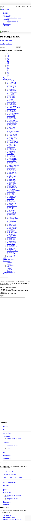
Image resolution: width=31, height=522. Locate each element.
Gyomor (9, 264)
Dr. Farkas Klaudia (12, 123)
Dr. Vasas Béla (10, 252)
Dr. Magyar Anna (11, 175)
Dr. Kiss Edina (10, 154)
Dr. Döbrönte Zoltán (12, 118)
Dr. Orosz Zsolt (11, 197)
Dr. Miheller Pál (11, 182)
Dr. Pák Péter (10, 200)
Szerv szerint (6, 261)
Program (5, 426)
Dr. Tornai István (11, 249)
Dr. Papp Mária (11, 208)
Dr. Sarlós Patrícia (11, 224)
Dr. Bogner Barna (11, 102)
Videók (5, 273)
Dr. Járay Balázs (11, 147)
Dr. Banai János (11, 89)
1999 (8, 56)
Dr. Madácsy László (12, 173)
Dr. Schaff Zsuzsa (11, 225)
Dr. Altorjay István (11, 82)
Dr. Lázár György (11, 168)
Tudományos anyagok (9, 272)
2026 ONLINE (7, 459)
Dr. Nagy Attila (11, 189)
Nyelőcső (9, 268)
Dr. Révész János (11, 217)
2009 (8, 65)
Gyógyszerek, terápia (8, 259)
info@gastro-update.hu (10, 474)
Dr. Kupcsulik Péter (12, 159)
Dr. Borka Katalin (11, 104)
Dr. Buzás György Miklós (13, 107)
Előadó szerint (7, 79)
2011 (8, 68)
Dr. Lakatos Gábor (11, 161)
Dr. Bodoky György (12, 100)
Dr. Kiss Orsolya (11, 155)
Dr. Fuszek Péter (11, 127)
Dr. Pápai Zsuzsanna (12, 206)
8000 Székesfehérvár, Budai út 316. (13, 477)
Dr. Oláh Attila (10, 193)
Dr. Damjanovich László (13, 113)
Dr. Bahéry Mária (11, 86)
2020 (8, 72)
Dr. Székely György (12, 232)
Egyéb (5, 78)
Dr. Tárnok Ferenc (11, 242)
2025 (8, 76)
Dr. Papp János (10, 207)
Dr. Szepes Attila (11, 234)
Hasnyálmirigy (10, 265)
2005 (8, 59)
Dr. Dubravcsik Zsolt (12, 121)
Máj (8, 266)
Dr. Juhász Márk (11, 148)
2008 (8, 63)
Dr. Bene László (11, 96)
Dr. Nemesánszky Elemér (13, 190)
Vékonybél (9, 271)
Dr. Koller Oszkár (11, 156)
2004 (8, 58)
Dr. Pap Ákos (10, 204)
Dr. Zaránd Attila (11, 256)
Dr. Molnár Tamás (11, 185)
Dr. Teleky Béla (11, 244)
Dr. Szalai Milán (11, 231)
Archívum (6, 442)
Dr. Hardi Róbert (11, 137)
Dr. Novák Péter (11, 192)
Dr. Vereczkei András (12, 253)
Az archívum (6, 54)
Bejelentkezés (6, 455)
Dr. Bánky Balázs (11, 90)
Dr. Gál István (10, 130)
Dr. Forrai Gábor (11, 125)
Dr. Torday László (11, 248)
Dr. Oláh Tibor (10, 194)
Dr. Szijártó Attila (11, 237)
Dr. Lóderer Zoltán (11, 170)
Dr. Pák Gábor (10, 199)
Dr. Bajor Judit (10, 88)
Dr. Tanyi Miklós (11, 241)
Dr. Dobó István (11, 117)
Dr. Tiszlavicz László (12, 246)
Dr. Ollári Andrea (11, 196)
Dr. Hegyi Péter (11, 140)
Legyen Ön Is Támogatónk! (14, 438)
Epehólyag (9, 262)
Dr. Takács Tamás (11, 239)
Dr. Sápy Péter (10, 223)
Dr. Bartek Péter (11, 95)
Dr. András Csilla (11, 83)
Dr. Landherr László (12, 166)
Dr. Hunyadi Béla (11, 145)
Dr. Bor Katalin (11, 103)
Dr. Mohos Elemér (11, 183)
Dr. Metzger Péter (11, 180)
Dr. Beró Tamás (11, 97)
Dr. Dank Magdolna (12, 114)
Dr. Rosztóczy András (12, 218)
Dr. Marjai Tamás (7, 40)
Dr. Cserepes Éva (11, 109)
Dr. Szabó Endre (11, 230)
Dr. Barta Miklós (11, 93)
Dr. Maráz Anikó (11, 178)
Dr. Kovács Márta (11, 158)
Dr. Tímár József (11, 245)
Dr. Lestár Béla (11, 169)
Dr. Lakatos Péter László (13, 165)
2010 (8, 66)
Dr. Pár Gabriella (11, 210)
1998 (8, 55)
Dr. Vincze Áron (11, 255)
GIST (4, 258)
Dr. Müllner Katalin (12, 187)
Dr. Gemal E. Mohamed (13, 131)
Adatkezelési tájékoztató (9, 482)
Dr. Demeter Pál (11, 116)
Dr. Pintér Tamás (11, 214)
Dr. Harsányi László (12, 138)
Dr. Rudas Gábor (11, 220)
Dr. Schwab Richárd (12, 227)
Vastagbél (9, 269)
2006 (8, 61)
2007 (8, 62)
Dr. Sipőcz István (11, 228)
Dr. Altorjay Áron (11, 80)
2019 (8, 70)
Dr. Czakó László (11, 111)
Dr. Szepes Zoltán (11, 235)
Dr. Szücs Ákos (11, 238)
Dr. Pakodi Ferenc (11, 201)
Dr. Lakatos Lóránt (12, 163)
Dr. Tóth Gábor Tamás (12, 251)
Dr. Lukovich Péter (12, 172)
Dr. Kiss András (11, 152)
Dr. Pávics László (11, 213)
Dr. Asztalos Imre (11, 85)
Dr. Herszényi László (12, 141)
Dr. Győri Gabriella (12, 135)
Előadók (5, 430)
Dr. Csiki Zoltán (11, 110)
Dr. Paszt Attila (10, 211)
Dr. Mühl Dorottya (11, 186)
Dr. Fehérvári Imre (11, 124)
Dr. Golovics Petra (11, 133)
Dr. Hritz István (11, 144)
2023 (8, 73)
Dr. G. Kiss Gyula (11, 128)
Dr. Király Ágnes (11, 149)
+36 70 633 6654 (8, 471)
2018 (8, 69)
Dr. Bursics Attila (11, 106)
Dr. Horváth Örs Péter (12, 142)
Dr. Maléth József (11, 176)
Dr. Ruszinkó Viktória (12, 221)
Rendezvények (7, 433)
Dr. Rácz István (11, 215)
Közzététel (6, 485)
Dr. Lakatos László (12, 162)
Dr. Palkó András (11, 203)
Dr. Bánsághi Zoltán (12, 92)
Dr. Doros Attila (11, 120)
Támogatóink (6, 436)
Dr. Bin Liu (10, 99)
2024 (1, 40)
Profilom (5, 452)
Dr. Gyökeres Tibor (12, 134)
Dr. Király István (11, 151)
